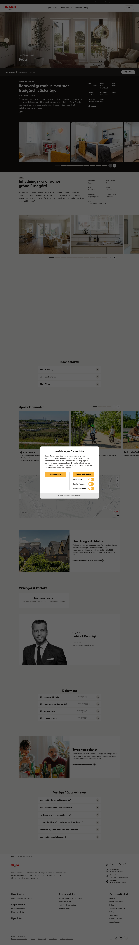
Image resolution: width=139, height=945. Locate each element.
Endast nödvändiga (83, 474)
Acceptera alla (55, 474)
